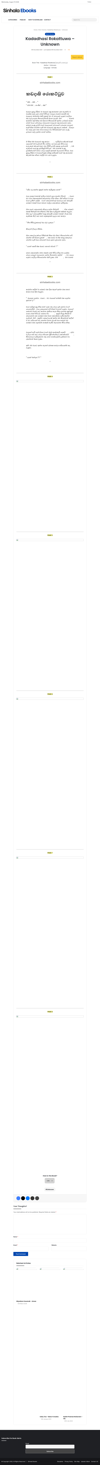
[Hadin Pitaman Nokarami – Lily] (73, 1341)
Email (15, 1245)
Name (15, 1237)
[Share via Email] (32, 1198)
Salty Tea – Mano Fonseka (49, 1417)
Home (35, 30)
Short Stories (42, 30)
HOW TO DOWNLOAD (35, 20)
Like (49, 1180)
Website (54, 1245)
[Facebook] (18, 1198)
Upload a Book (85, 1461)
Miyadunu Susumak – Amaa (26, 1301)
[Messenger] (28, 1198)
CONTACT (47, 20)
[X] (23, 1198)
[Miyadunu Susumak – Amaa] (26, 1283)
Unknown (50, 1189)
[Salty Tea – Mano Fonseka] (50, 1341)
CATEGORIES (12, 20)
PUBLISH (23, 20)
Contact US (94, 1461)
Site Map (77, 1461)
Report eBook (77, 57)
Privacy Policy (69, 1461)
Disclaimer (60, 1461)
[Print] (37, 1198)
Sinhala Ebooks (32, 1461)
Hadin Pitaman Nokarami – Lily (72, 1418)
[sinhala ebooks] (19, 10)
